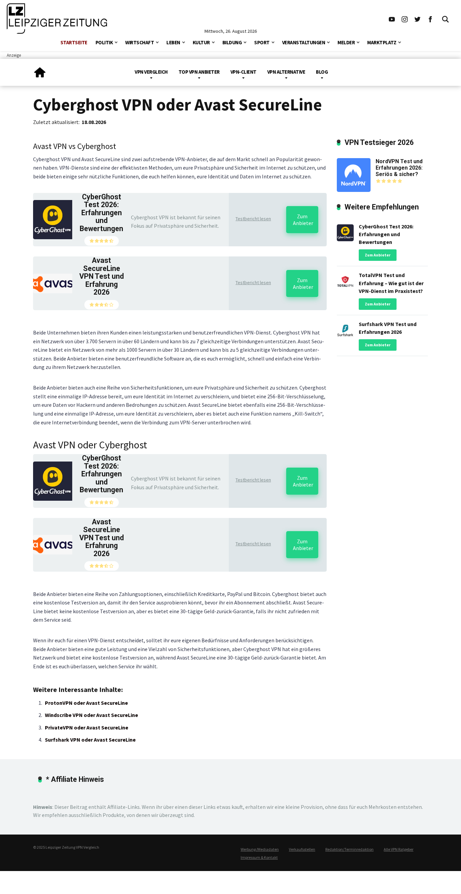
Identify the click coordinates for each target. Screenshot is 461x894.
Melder (346, 42)
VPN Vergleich (151, 72)
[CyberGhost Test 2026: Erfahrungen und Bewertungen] (52, 219)
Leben (173, 42)
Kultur (201, 42)
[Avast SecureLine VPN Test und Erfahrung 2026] (52, 282)
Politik (104, 42)
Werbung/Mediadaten (260, 849)
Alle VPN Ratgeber (398, 849)
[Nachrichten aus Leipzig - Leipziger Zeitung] (57, 18)
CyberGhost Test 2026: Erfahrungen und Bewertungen (101, 212)
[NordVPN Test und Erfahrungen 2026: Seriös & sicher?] (354, 174)
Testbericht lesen (253, 219)
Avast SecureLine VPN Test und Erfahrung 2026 (101, 276)
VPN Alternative (286, 72)
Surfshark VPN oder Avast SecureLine (90, 739)
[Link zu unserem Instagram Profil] (404, 18)
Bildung (232, 42)
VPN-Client (243, 72)
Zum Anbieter (303, 219)
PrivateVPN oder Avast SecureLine (86, 727)
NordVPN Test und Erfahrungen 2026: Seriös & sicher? (399, 167)
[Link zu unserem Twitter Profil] (417, 18)
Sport (262, 42)
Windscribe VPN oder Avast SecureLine (91, 715)
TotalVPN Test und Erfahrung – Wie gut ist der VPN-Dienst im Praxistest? (391, 283)
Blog (322, 72)
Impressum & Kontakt (259, 857)
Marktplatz (381, 42)
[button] (116, 42)
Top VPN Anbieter (199, 72)
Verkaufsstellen (302, 849)
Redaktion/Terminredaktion (349, 849)
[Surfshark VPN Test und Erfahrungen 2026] (345, 328)
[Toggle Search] (445, 18)
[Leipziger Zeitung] (40, 69)
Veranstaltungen (303, 42)
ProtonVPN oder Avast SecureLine (86, 702)
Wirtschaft (139, 42)
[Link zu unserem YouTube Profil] (391, 18)
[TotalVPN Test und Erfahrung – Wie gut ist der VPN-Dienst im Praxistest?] (345, 280)
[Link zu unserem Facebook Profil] (430, 18)
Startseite (73, 42)
